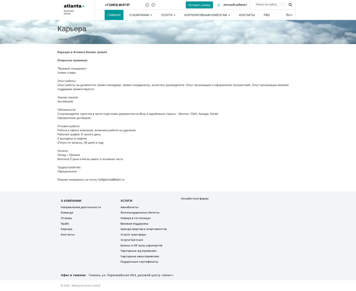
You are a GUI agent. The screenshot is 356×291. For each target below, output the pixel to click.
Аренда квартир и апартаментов (144, 229)
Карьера (66, 229)
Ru (288, 15)
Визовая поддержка (134, 223)
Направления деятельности (81, 207)
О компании (140, 15)
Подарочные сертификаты (139, 261)
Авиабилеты (129, 207)
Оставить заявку (199, 5)
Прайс (65, 223)
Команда (67, 212)
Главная (114, 15)
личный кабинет (235, 4)
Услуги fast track (132, 240)
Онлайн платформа (194, 198)
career (62, 39)
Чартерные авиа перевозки (140, 256)
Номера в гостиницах (136, 218)
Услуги (167, 15)
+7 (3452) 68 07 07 (117, 5)
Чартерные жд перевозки (138, 251)
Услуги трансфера (133, 234)
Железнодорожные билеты (140, 212)
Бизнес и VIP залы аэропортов (141, 245)
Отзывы (66, 218)
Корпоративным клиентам (206, 15)
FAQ (266, 15)
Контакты (247, 15)
